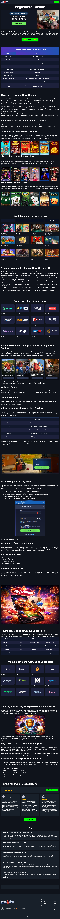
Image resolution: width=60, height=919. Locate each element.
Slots (51, 220)
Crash (36, 220)
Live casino (21, 220)
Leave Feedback (51, 789)
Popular (7, 220)
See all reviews (30, 819)
